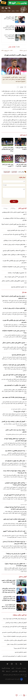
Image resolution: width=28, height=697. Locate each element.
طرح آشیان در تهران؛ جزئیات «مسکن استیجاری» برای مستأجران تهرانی (8, 27)
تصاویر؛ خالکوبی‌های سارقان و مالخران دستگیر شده (9, 18)
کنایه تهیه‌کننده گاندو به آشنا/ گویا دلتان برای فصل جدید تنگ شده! (15, 376)
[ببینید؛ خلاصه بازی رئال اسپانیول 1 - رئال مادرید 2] (21, 159)
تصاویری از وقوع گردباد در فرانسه (16, 273)
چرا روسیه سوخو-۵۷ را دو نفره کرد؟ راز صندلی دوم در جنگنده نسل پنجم (15, 543)
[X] (16, 664)
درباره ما (24, 668)
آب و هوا (8, 671)
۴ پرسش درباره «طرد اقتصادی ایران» (16, 230)
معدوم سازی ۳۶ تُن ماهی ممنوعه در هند (14, 277)
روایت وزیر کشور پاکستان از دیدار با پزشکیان (14, 240)
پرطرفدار (12, 208)
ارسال (14, 201)
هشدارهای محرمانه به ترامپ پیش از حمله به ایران (15, 309)
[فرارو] (23, 9)
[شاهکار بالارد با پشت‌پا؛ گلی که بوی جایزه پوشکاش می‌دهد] (7, 142)
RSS (3, 671)
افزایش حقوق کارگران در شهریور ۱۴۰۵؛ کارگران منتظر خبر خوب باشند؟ (8, 582)
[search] (9, 8)
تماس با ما (18, 668)
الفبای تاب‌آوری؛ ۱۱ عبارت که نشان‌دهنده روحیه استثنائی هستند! (9, 36)
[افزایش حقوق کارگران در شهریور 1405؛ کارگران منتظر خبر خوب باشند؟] (21, 583)
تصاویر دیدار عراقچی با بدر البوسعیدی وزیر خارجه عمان (15, 386)
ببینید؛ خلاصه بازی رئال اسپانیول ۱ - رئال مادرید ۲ (21, 165)
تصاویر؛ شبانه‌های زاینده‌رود (17, 287)
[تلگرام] (7, 664)
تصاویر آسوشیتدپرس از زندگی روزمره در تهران (17, 644)
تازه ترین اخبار (22, 208)
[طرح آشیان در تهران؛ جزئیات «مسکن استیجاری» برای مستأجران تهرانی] (20, 28)
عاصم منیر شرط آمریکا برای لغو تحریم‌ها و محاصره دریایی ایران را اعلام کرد (16, 508)
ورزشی (13, 11)
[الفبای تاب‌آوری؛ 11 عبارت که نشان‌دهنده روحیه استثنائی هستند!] (20, 37)
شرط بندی (14, 172)
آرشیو (13, 668)
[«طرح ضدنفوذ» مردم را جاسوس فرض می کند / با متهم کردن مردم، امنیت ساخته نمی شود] (21, 607)
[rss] (21, 664)
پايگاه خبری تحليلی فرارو (11, 675)
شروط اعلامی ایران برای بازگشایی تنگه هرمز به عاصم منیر (15, 321)
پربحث (5, 208)
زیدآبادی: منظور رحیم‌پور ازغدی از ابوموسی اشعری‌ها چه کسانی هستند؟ (16, 484)
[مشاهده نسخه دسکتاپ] (6, 8)
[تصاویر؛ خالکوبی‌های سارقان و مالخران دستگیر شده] (20, 19)
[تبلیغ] (14, 3)
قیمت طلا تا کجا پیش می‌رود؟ (20, 648)
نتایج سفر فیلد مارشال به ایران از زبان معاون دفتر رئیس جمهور (15, 520)
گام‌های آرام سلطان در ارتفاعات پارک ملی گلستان (13, 422)
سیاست (17, 11)
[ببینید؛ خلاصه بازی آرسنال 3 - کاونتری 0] (7, 159)
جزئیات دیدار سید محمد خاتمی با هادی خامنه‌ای (16, 431)
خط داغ (24, 292)
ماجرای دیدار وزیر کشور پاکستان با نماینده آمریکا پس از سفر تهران (14, 297)
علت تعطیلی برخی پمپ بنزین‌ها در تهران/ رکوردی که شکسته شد (16, 565)
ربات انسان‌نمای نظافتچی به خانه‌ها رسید (15, 451)
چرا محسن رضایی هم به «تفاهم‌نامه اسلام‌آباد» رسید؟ (14, 332)
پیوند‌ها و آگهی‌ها (6, 668)
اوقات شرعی (14, 671)
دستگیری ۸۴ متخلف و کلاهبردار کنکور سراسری (14, 251)
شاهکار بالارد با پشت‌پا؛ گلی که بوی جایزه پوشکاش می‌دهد (7, 149)
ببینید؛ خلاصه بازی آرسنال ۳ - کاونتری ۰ (7, 165)
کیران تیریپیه (7, 172)
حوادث (9, 11)
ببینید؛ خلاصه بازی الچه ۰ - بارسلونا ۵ (21, 148)
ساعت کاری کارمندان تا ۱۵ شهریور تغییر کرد (14, 495)
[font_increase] (25, 87)
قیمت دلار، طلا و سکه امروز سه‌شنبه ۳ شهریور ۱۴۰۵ (15, 532)
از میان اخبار (23, 135)
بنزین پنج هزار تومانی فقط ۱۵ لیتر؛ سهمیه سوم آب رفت (15, 398)
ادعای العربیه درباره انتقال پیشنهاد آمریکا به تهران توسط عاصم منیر (15, 440)
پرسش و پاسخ (22, 671)
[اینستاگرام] (12, 664)
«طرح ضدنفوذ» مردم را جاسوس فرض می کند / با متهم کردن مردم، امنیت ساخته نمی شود (8, 606)
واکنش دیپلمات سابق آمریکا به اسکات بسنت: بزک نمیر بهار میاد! (15, 472)
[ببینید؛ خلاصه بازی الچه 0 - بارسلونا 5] (21, 142)
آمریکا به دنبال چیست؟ (19, 412)
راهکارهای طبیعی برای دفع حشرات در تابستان (14, 365)
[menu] (2, 8)
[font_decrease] (18, 87)
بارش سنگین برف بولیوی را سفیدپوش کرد (15, 461)
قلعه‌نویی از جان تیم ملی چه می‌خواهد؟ (15, 554)
